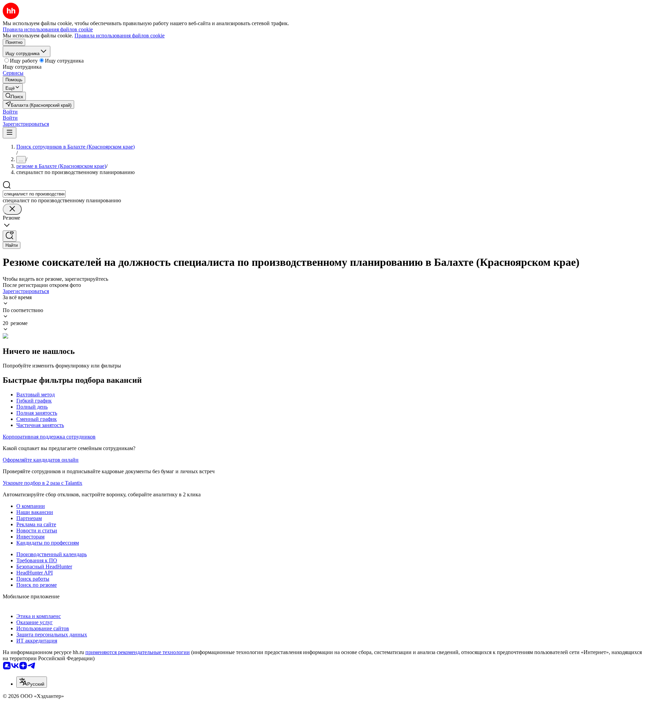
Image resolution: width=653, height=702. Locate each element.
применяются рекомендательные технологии (137, 652)
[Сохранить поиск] (9, 236)
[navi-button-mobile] (9, 132)
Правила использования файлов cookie (119, 35)
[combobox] (34, 194)
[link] (14, 96)
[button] (10, 112)
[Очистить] (12, 209)
